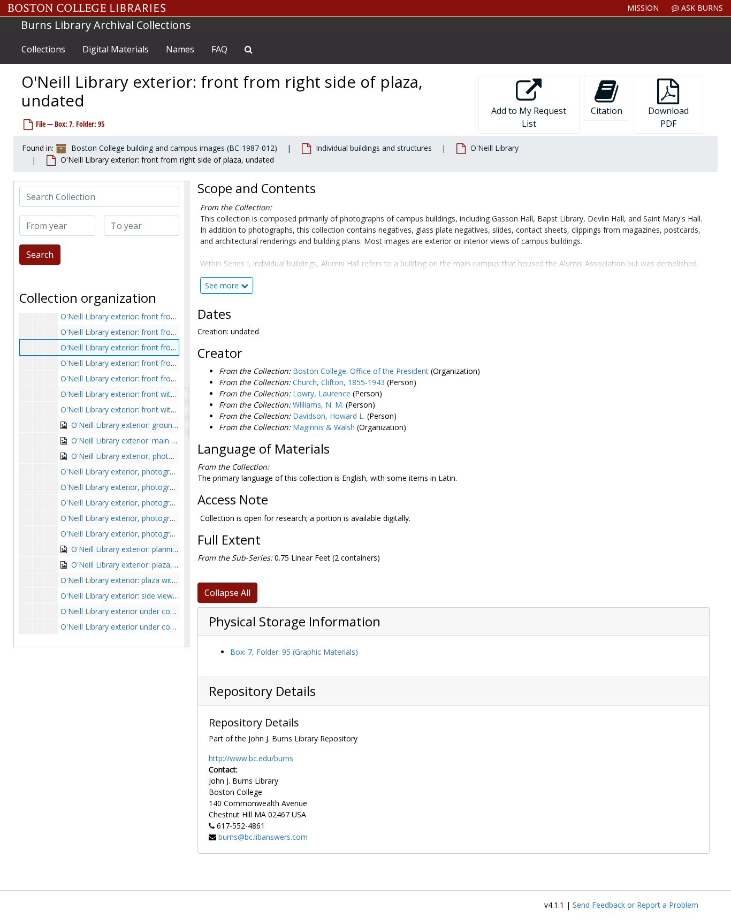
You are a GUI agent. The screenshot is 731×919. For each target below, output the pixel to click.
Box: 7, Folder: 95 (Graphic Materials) (294, 652)
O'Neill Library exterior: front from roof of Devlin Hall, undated (168, 363)
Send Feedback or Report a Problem (635, 905)
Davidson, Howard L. (329, 416)
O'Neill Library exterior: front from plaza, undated (145, 316)
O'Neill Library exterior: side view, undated (132, 596)
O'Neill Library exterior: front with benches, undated (149, 394)
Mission (643, 8)
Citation (606, 111)
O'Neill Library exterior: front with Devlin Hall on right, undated (167, 409)
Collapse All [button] (227, 593)
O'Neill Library (494, 148)
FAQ (219, 49)
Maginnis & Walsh (324, 427)
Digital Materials (115, 49)
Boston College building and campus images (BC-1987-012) (174, 148)
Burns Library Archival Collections (106, 25)
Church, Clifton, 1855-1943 (339, 382)
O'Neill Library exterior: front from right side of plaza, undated (167, 347)
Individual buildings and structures (374, 148)
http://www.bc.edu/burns (251, 758)
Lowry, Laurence (322, 393)
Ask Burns (701, 8)
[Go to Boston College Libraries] (87, 8)
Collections (43, 49)
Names (180, 49)
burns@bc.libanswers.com (263, 837)
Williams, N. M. (318, 405)
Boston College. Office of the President (361, 371)
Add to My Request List (528, 117)
